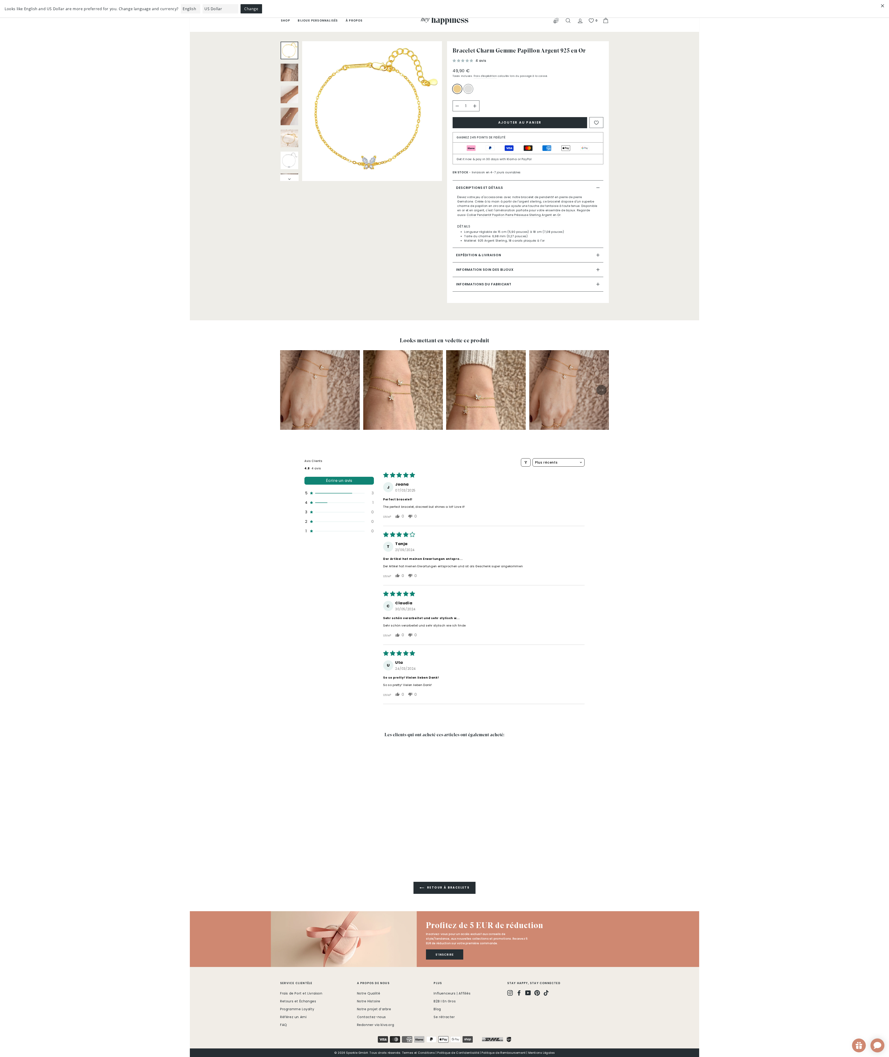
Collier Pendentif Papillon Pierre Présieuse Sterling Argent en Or (514, 215)
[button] (463, 60)
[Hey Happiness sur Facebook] (519, 992)
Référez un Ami (293, 1017)
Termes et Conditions (418, 1053)
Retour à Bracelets (448, 887)
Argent (468, 89)
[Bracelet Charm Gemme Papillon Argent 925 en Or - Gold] (283, 843)
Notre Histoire (368, 1001)
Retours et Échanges (298, 1001)
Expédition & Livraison (478, 255)
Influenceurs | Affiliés (452, 993)
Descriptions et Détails (479, 187)
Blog (437, 1009)
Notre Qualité (368, 993)
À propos (354, 20)
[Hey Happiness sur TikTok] (546, 992)
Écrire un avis (339, 480)
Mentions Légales (541, 1053)
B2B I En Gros (445, 1001)
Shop (285, 20)
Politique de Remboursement (504, 1053)
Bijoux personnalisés (318, 20)
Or (457, 89)
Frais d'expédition (485, 76)
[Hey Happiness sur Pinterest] (537, 992)
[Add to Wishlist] (596, 122)
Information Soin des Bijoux (485, 269)
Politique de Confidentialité (458, 1053)
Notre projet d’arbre (374, 1009)
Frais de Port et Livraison (301, 993)
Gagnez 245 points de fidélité (481, 137)
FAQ (283, 1025)
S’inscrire (444, 955)
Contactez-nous (371, 1017)
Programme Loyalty (297, 1009)
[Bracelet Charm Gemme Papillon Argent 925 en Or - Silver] (289, 843)
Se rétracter (444, 1017)
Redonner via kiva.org (375, 1025)
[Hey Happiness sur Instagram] (510, 992)
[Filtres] (526, 462)
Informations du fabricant (483, 284)
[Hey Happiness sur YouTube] (528, 992)
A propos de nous (373, 983)
